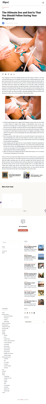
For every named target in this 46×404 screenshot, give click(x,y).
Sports (3, 373)
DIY (5, 360)
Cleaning (6, 358)
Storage (6, 368)
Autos (3, 313)
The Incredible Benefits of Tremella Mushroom (14, 198)
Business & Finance (6, 323)
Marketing (6, 321)
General (26, 254)
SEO (5, 383)
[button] (43, 2)
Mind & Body (7, 350)
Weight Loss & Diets (8, 353)
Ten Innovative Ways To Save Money (30, 301)
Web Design (6, 391)
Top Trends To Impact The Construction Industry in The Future (30, 292)
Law (3, 369)
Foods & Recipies (14, 195)
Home (3, 253)
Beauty (5, 335)
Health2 (3, 334)
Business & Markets (8, 316)
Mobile (5, 382)
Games (5, 380)
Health (26, 272)
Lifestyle (4, 371)
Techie (3, 375)
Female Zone (7, 339)
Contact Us (4, 251)
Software (6, 387)
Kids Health (6, 346)
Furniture (6, 364)
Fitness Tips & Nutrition (30, 263)
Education (6, 318)
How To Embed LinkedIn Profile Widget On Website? (30, 247)
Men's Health (7, 348)
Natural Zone (7, 352)
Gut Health (6, 344)
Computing (6, 376)
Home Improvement (6, 357)
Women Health (5, 7)
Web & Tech (6, 389)
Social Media (27, 245)
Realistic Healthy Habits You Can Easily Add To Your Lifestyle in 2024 (30, 274)
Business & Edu (28, 290)
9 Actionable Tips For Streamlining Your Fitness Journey (29, 265)
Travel (26, 281)
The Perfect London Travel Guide (29, 283)
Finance (26, 299)
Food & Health (5, 328)
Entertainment (5, 325)
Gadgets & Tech (7, 378)
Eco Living (6, 362)
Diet (5, 337)
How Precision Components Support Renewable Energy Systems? (30, 256)
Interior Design (7, 366)
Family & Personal (6, 327)
